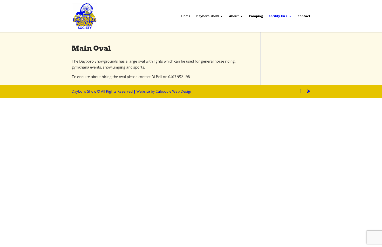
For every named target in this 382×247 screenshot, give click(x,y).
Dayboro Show (207, 16)
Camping (256, 16)
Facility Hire (278, 16)
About (234, 16)
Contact (304, 16)
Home (186, 16)
